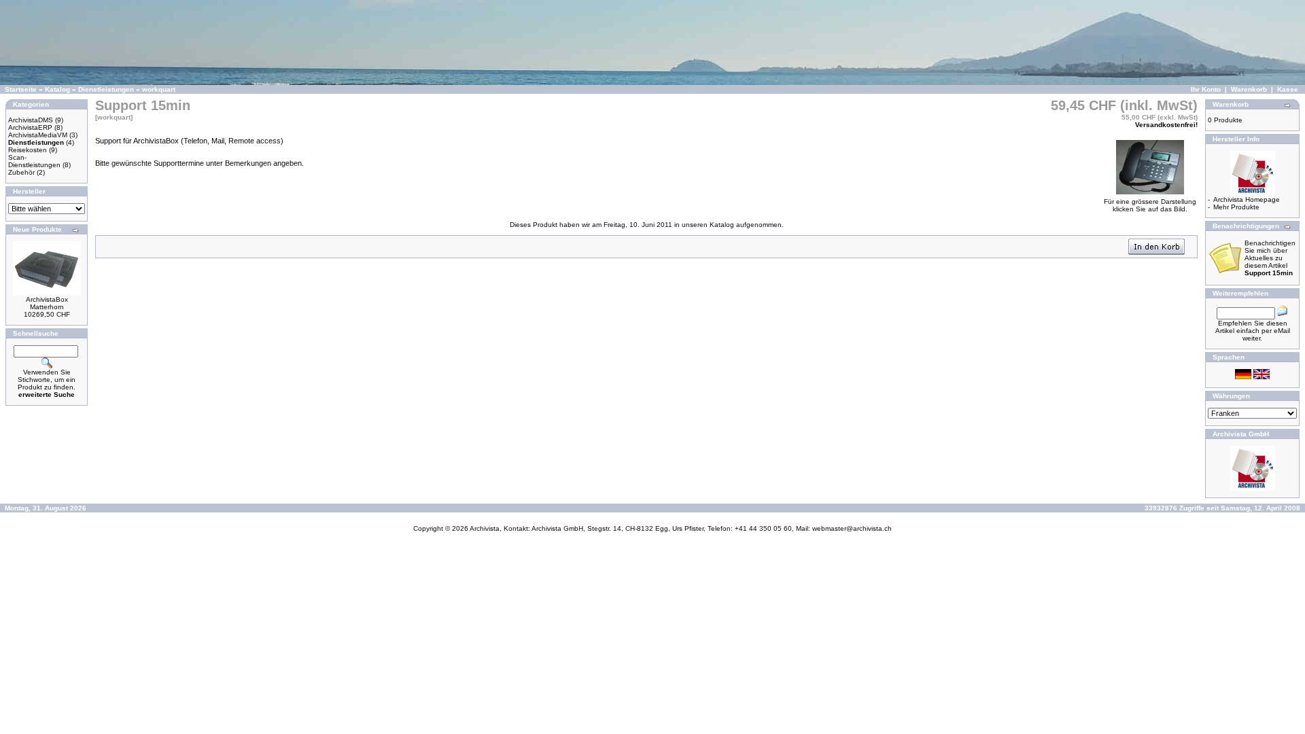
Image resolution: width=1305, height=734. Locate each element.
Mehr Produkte (1236, 207)
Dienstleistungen (106, 89)
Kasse (1287, 89)
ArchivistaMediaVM (37, 135)
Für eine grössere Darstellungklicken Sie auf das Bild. (1150, 205)
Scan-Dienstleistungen (34, 161)
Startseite (21, 89)
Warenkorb (1249, 89)
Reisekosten (27, 150)
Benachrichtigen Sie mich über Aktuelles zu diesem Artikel (1270, 258)
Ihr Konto (1206, 89)
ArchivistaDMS (30, 120)
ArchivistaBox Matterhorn (47, 303)
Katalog (57, 89)
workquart (158, 89)
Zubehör (21, 172)
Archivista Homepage (1246, 199)
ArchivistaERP (30, 127)
